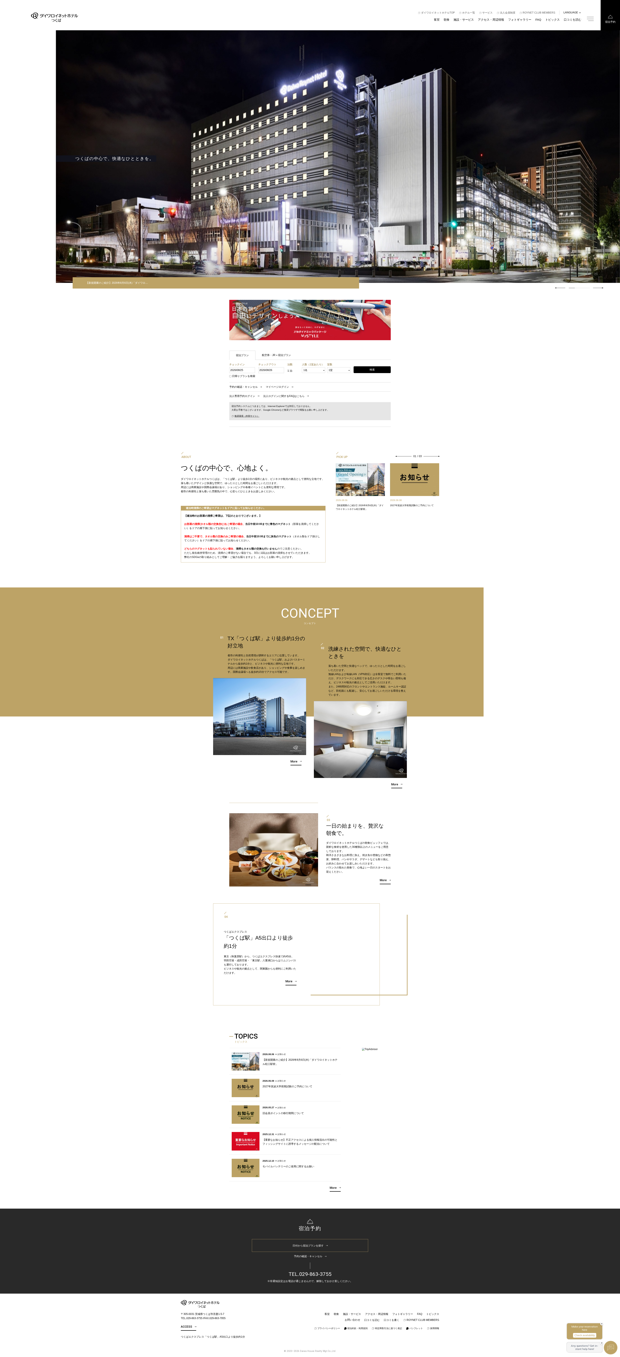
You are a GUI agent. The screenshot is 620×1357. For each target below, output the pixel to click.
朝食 (447, 19)
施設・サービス (464, 19)
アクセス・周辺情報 (491, 19)
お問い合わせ (352, 1319)
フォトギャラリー (519, 19)
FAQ (538, 19)
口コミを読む (572, 19)
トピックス (552, 19)
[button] (598, 287)
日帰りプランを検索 (243, 376)
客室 (437, 19)
